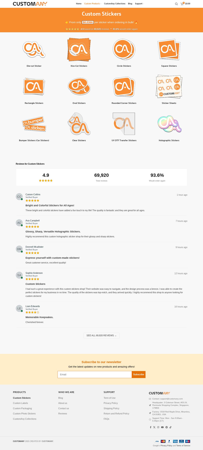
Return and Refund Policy (116, 413)
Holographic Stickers (169, 140)
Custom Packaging (22, 408)
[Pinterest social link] (166, 427)
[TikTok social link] (170, 427)
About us (62, 403)
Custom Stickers (22, 398)
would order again (125, 29)
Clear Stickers (79, 140)
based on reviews (95, 29)
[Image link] (159, 393)
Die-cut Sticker (34, 66)
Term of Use (110, 398)
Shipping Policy (111, 408)
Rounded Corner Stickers (124, 103)
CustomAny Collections (24, 419)
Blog (60, 398)
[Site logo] (30, 4)
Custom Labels (20, 403)
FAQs (106, 419)
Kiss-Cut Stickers (79, 66)
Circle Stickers (124, 66)
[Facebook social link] (150, 427)
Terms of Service (183, 446)
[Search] (176, 4)
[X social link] (154, 427)
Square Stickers (169, 66)
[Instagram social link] (158, 427)
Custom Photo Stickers (24, 413)
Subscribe (138, 374)
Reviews (62, 413)
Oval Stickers (79, 103)
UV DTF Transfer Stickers (124, 140)
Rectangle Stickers (34, 103)
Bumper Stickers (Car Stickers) (34, 140)
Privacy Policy (111, 403)
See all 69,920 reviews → (102, 335)
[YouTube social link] (162, 427)
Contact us (63, 408)
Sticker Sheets (169, 103)
